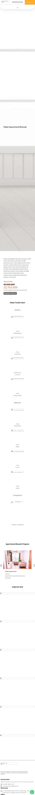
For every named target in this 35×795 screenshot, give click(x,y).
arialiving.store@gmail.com (11, 786)
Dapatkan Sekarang (10, 293)
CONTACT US (30, 2)
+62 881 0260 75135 (8, 784)
